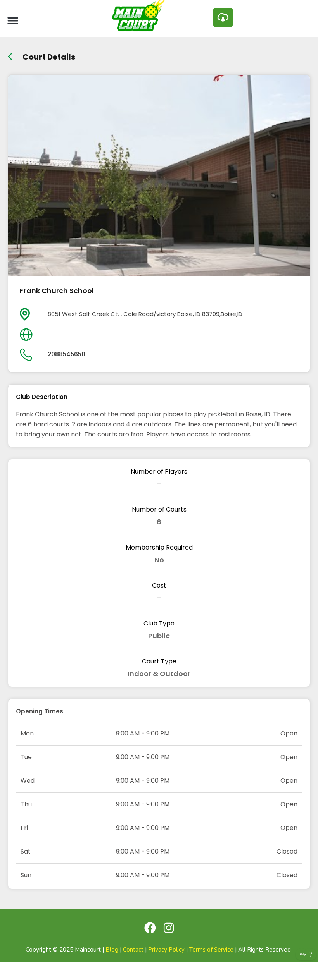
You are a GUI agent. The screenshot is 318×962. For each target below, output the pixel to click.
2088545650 (66, 354)
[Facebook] (150, 928)
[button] (12, 20)
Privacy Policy (166, 949)
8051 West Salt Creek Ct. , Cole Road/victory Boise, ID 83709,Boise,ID (145, 314)
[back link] (10, 54)
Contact (133, 949)
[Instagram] (169, 928)
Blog (111, 949)
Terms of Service (211, 949)
